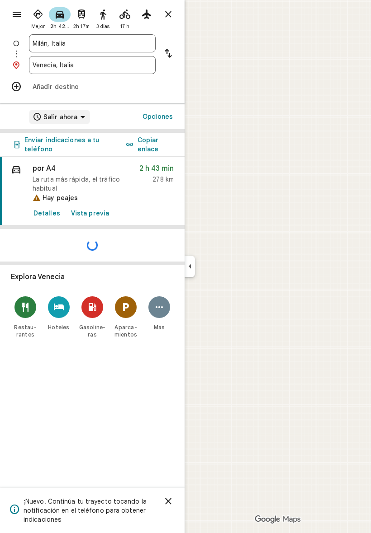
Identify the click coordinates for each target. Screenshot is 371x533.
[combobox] (92, 43)
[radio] (38, 17)
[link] (92, 191)
